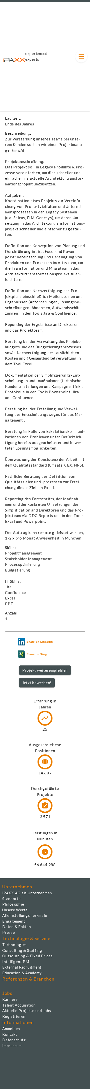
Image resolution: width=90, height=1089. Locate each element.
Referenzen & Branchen (28, 979)
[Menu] (81, 56)
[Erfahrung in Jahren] (45, 718)
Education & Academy (22, 973)
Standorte (11, 898)
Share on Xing (36, 654)
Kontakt (9, 1034)
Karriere (10, 999)
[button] (45, 670)
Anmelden (11, 1028)
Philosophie (13, 904)
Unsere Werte (15, 910)
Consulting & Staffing (22, 950)
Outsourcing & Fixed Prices (27, 956)
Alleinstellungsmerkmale (24, 915)
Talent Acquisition (19, 1005)
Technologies (14, 944)
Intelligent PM (15, 961)
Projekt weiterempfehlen (45, 670)
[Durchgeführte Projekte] (45, 805)
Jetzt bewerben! (37, 682)
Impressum (12, 1045)
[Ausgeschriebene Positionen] (45, 762)
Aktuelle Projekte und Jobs (26, 1010)
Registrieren (14, 1016)
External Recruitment (22, 967)
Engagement (13, 921)
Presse (8, 932)
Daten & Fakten (16, 926)
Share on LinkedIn (39, 641)
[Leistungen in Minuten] (45, 852)
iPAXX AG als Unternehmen (27, 893)
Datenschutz (14, 1040)
